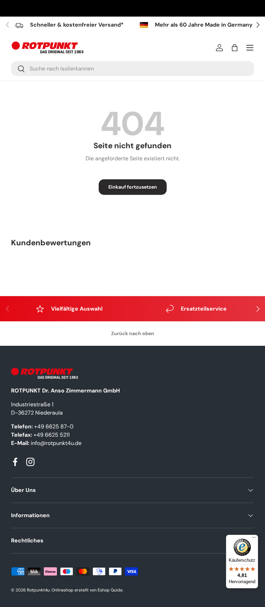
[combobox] (132, 68)
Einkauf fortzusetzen (132, 187)
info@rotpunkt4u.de (56, 443)
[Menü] (254, 539)
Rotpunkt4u (38, 590)
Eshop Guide (110, 590)
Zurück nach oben (132, 333)
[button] (234, 47)
